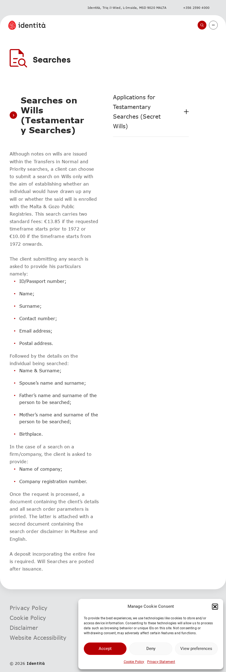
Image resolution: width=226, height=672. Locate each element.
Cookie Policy (134, 662)
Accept (105, 648)
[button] (215, 606)
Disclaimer (24, 627)
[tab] (151, 111)
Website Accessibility (38, 637)
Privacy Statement (161, 662)
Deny (150, 648)
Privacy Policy (28, 607)
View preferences (196, 648)
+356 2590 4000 (196, 7)
